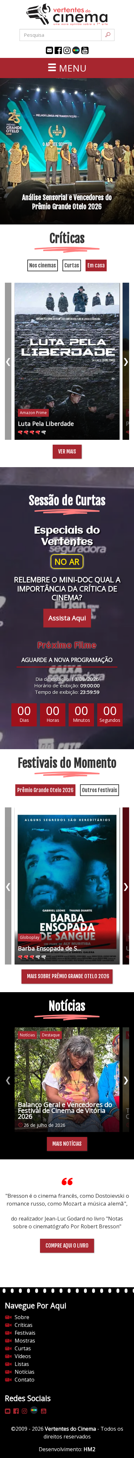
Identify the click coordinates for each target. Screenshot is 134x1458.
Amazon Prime (33, 412)
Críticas (24, 1325)
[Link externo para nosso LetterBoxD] (76, 50)
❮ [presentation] (8, 361)
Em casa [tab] (96, 265)
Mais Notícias (67, 1144)
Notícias (24, 1371)
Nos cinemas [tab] (42, 265)
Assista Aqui (67, 618)
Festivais (25, 1332)
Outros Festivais (99, 790)
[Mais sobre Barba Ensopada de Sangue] (67, 886)
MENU (72, 68)
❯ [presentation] (126, 361)
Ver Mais (67, 451)
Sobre (22, 1317)
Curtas (23, 1348)
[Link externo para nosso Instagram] (67, 50)
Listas (22, 1364)
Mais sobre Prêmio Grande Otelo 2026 (68, 976)
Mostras (25, 1340)
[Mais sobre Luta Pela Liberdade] (67, 361)
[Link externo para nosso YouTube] (84, 50)
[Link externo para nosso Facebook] (58, 50)
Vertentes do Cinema (70, 1428)
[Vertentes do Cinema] (67, 14)
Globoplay (29, 937)
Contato (24, 1379)
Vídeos (23, 1356)
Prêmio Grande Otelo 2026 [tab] (45, 790)
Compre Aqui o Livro (67, 1245)
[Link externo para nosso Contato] (49, 50)
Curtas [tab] (71, 265)
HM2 (89, 1449)
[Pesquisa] (107, 35)
